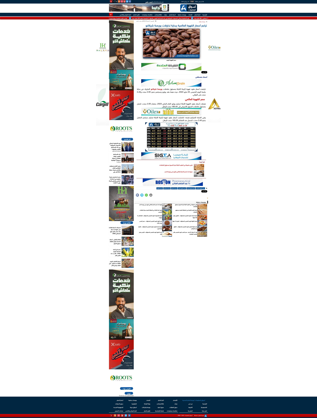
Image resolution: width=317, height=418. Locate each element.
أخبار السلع (197, 14)
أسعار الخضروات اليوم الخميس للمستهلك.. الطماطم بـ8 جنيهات (149, 216)
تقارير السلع (136, 14)
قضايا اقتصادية (159, 411)
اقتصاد (190, 14)
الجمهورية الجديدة (118, 407)
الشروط (190, 407)
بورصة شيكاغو (156, 88)
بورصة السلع (174, 188)
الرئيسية (205, 14)
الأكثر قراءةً (126, 222)
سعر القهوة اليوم (181, 188)
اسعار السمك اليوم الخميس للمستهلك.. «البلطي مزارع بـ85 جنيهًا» (185, 216)
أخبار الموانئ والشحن (125, 14)
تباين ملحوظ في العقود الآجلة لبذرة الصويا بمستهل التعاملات (176, 165)
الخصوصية (204, 407)
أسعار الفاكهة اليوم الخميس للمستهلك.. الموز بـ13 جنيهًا (185, 221)
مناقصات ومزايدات (147, 14)
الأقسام (175, 400)
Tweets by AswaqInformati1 (126, 395)
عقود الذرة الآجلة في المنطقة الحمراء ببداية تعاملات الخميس (151, 211)
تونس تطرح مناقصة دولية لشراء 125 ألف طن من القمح (133, 18)
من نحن (190, 403)
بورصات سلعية (182, 14)
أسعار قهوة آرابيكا (190, 188)
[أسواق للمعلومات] (121, 129)
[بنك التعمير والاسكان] (121, 45)
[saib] (121, 105)
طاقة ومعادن (158, 14)
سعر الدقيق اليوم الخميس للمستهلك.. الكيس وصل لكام (150, 233)
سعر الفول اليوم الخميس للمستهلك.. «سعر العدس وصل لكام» (150, 222)
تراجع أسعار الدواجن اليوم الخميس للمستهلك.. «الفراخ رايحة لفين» (150, 227)
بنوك (165, 14)
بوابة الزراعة (147, 403)
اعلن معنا (204, 411)
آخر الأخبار (127, 139)
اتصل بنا (190, 411)
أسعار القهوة (159, 188)
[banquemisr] (121, 80)
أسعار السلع (172, 14)
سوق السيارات (119, 403)
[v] (173, 182)
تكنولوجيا (134, 403)
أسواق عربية (133, 407)
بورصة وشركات (146, 407)
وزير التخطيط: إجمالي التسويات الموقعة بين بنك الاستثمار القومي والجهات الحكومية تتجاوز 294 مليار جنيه (181, 18)
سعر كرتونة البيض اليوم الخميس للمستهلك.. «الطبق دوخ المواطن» (185, 227)
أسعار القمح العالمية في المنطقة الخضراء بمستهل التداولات (186, 211)
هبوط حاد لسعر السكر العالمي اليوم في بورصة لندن (179, 171)
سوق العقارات (173, 407)
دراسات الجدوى (119, 411)
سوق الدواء (161, 407)
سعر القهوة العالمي (195, 99)
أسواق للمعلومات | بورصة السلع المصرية (193, 400)
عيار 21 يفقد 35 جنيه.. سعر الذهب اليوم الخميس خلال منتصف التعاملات (185, 233)
